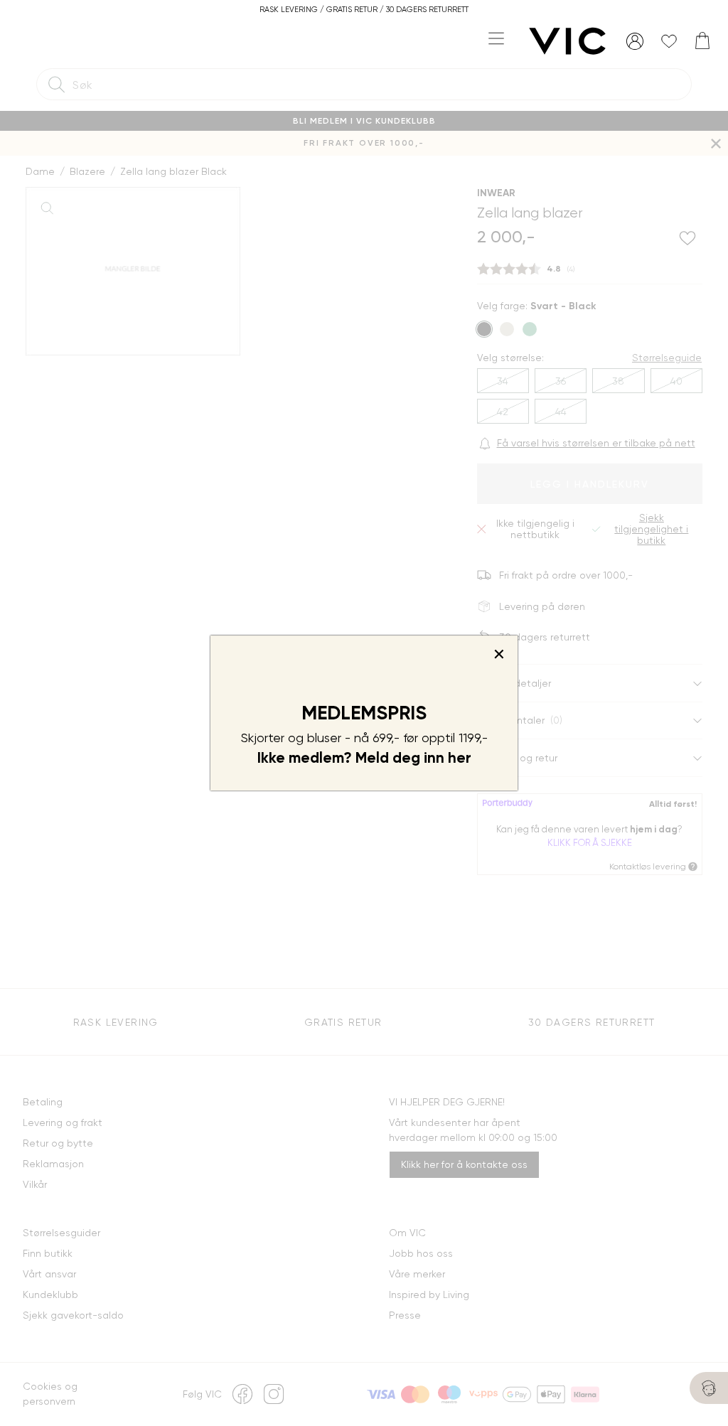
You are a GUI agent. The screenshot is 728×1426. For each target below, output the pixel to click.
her (459, 758)
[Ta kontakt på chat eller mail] (709, 1388)
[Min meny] (634, 41)
